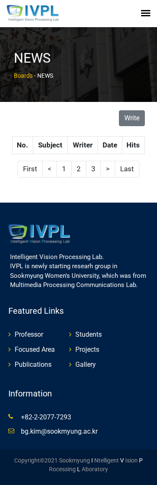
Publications (33, 364)
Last (127, 169)
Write (131, 118)
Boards (23, 75)
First (30, 169)
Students (88, 334)
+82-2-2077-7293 (46, 417)
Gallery (85, 364)
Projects (87, 349)
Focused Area (35, 349)
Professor (29, 334)
